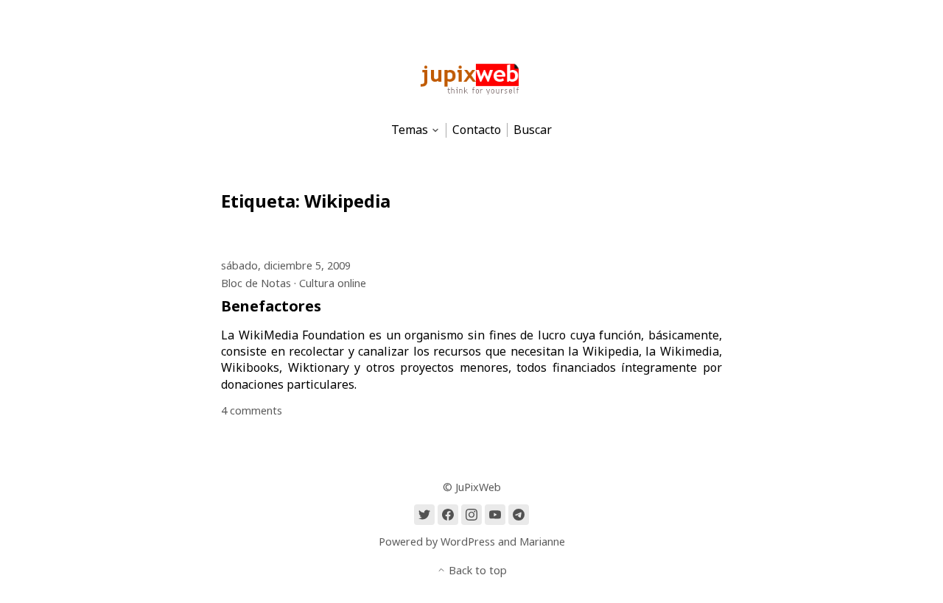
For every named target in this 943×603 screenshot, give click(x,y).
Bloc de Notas (256, 283)
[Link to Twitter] (424, 514)
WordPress (468, 542)
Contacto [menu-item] (476, 130)
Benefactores (271, 306)
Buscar (532, 130)
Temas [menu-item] (409, 130)
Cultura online (332, 283)
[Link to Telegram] (518, 514)
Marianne (542, 542)
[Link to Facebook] (448, 514)
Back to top (476, 570)
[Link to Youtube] (495, 514)
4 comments (251, 410)
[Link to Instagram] (471, 514)
